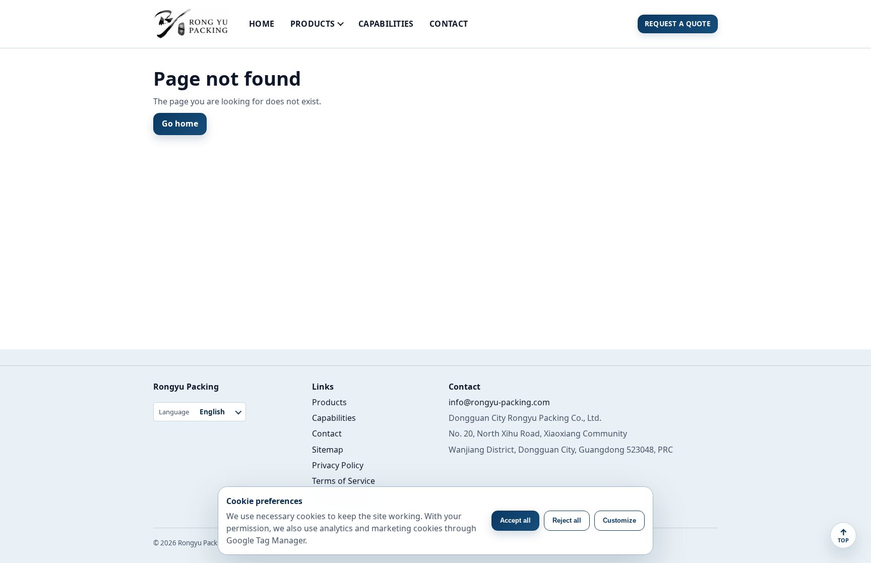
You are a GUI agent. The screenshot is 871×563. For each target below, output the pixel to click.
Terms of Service (343, 480)
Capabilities (386, 23)
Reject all (566, 520)
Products (312, 23)
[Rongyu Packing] (190, 24)
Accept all (515, 520)
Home (261, 23)
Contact (448, 23)
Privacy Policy (337, 465)
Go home (180, 123)
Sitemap (327, 449)
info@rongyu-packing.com (499, 402)
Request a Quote (678, 23)
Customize (619, 520)
